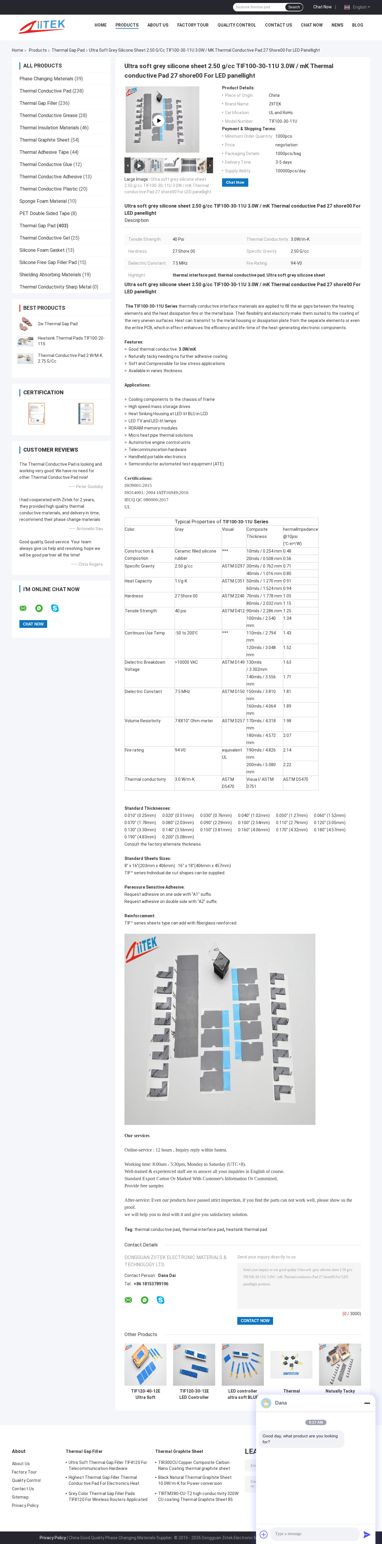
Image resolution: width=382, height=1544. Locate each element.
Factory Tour (193, 25)
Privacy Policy (25, 1505)
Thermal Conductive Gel (44, 238)
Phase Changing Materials (46, 79)
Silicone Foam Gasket (42, 250)
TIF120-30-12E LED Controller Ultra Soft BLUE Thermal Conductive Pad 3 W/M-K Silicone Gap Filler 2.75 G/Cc (194, 1394)
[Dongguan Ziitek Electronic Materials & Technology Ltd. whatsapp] (42, 608)
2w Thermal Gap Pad (58, 323)
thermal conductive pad (157, 1229)
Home (101, 25)
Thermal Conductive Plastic (48, 189)
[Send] (367, 1534)
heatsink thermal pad (246, 1229)
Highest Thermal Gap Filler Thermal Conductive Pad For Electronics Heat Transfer (104, 1481)
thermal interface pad (203, 1229)
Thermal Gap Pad (68, 50)
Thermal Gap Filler (38, 103)
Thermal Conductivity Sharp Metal (55, 287)
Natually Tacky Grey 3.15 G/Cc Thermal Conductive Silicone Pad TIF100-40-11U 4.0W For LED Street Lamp (340, 1394)
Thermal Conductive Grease (48, 115)
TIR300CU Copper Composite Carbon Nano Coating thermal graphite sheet (194, 1465)
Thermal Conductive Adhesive (50, 177)
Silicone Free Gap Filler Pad (48, 262)
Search (294, 7)
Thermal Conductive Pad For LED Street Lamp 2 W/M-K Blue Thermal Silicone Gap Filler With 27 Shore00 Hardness (291, 1394)
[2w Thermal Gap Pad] (25, 324)
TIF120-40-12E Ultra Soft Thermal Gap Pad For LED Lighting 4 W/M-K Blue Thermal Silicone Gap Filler (146, 1394)
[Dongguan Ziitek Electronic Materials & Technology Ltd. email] (26, 608)
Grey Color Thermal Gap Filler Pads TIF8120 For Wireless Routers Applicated (108, 1496)
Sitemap (20, 1497)
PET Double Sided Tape (44, 213)
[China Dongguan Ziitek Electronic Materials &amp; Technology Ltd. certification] (36, 413)
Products (126, 25)
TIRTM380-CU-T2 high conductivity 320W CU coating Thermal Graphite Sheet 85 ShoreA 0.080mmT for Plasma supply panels (198, 1497)
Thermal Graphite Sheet (44, 140)
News (337, 25)
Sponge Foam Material (43, 201)
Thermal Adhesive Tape (44, 152)
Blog (357, 25)
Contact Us (278, 25)
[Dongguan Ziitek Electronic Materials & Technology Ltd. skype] (58, 608)
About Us (157, 25)
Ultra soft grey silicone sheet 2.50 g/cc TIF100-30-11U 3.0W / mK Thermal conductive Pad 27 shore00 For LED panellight (167, 185)
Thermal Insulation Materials (49, 128)
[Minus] (367, 1403)
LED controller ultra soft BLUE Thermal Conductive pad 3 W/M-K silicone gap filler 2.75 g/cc (243, 1394)
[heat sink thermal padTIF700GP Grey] (158, 120)
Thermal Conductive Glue (45, 164)
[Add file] (264, 1534)
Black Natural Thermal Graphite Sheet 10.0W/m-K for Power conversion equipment (195, 1481)
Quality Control (237, 25)
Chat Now (322, 6)
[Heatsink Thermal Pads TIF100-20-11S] (25, 341)
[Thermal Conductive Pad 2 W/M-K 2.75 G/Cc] (25, 358)
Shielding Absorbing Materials (50, 274)
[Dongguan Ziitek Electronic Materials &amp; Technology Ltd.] (43, 27)
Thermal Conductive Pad (45, 91)
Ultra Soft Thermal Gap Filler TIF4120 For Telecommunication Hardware (108, 1465)
